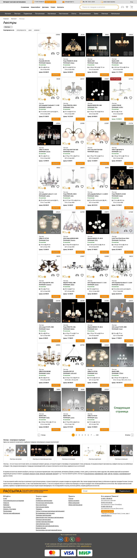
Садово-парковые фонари (44, 521)
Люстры (17, 14)
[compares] (53, 54)
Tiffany (121, 373)
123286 (106, 300)
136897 (106, 79)
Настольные (63, 14)
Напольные (115, 14)
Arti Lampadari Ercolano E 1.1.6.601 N (123, 282)
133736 (57, 300)
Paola (96, 63)
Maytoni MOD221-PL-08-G (95, 327)
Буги (47, 240)
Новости (6, 503)
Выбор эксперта (73, 500)
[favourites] (58, 54)
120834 (57, 123)
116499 (106, 256)
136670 (82, 167)
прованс (116, 474)
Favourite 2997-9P (68, 371)
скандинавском (124, 474)
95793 (131, 167)
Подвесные (28, 14)
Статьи (70, 498)
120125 (106, 345)
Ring (96, 107)
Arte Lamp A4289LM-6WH (70, 238)
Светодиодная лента (43, 524)
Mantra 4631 (67, 415)
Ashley (121, 107)
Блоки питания (41, 528)
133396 (82, 123)
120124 (106, 389)
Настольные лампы (42, 507)
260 (97, 435)
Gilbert (72, 284)
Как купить (7, 507)
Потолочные (39, 14)
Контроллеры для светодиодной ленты (49, 530)
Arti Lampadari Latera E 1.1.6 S (48, 194)
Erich (96, 240)
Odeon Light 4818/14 (118, 149)
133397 (106, 123)
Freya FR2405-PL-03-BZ (119, 194)
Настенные (52, 14)
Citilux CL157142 (44, 238)
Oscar (48, 329)
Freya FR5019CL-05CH (70, 105)
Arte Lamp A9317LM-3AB (70, 149)
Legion (48, 373)
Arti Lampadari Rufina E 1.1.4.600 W (98, 194)
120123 (57, 212)
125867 (82, 256)
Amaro (96, 284)
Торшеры (39, 509)
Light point (73, 373)
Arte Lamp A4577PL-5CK (46, 282)
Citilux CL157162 (92, 371)
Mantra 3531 (42, 415)
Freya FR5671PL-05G (69, 327)
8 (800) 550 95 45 (106, 506)
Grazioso (48, 284)
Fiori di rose (122, 240)
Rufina (96, 196)
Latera (48, 196)
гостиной (26, 474)
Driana (72, 63)
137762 (130, 79)
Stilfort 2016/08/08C (45, 371)
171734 (130, 123)
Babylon (48, 63)
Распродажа (7, 511)
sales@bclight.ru (69, 2)
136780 (82, 300)
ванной (55, 474)
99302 (58, 167)
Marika (72, 329)
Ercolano (121, 284)
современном (98, 474)
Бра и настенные (41, 505)
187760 (82, 345)
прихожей (49, 474)
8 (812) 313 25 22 (106, 502)
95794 (82, 34)
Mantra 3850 (115, 371)
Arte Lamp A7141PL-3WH (46, 327)
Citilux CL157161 (92, 415)
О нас (5, 498)
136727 (82, 79)
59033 (131, 345)
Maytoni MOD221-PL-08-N (95, 238)
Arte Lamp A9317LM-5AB (95, 149)
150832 (57, 34)
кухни (37, 474)
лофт (105, 474)
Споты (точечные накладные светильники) (50, 511)
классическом (89, 474)
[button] (131, 453)
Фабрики (6, 505)
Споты (73, 14)
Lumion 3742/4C (116, 105)
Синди (48, 151)
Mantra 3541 (91, 61)
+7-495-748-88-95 (39, 2)
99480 (107, 167)
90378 (58, 256)
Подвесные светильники (44, 500)
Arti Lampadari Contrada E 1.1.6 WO (49, 105)
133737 (130, 300)
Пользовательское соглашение (13, 500)
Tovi (120, 151)
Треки (96, 14)
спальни (32, 474)
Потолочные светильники (44, 503)
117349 (130, 212)
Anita (72, 196)
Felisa (72, 107)
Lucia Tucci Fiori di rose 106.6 (120, 238)
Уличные (104, 14)
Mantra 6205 (115, 61)
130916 (130, 34)
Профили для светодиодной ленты (47, 526)
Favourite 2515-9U (44, 61)
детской (42, 474)
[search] (116, 7)
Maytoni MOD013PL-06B (95, 105)
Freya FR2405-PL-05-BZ (70, 61)
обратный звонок (50, 2)
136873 (106, 212)
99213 (131, 256)
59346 (82, 389)
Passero (73, 240)
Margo (72, 151)
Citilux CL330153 (44, 149)
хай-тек (110, 474)
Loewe (72, 417)
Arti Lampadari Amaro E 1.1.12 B (97, 282)
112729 (82, 212)
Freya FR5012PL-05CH (69, 194)
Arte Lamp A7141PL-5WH (119, 327)
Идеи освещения (73, 503)
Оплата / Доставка (9, 509)
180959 (57, 345)
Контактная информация (11, 513)
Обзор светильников (75, 505)
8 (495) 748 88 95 (106, 498)
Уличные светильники (43, 519)
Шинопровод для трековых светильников (49, 517)
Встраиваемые (85, 14)
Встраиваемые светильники (45, 513)
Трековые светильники (43, 515)
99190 (58, 79)
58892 (107, 34)
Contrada (48, 107)
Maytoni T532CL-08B (69, 282)
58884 (58, 389)
